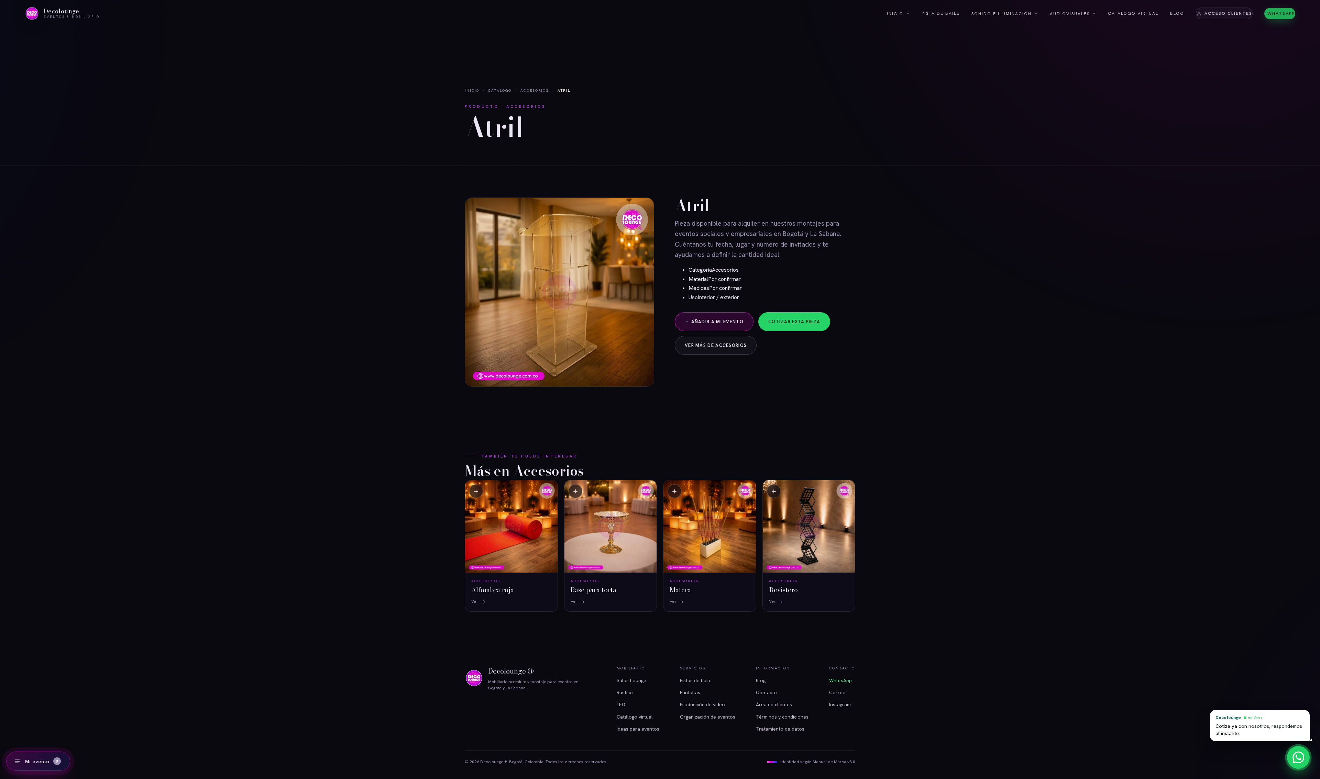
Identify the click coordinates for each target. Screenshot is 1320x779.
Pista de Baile (941, 13)
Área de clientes (774, 704)
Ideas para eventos (638, 729)
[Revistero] (809, 545)
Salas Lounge (631, 680)
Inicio (895, 13)
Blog (1177, 13)
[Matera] (709, 545)
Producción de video (702, 704)
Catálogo (500, 90)
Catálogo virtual (1133, 13)
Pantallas (690, 692)
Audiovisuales (1070, 13)
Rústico (625, 692)
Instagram (840, 704)
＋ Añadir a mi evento (714, 322)
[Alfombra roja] (511, 545)
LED (621, 704)
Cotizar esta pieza (794, 322)
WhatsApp (1281, 13)
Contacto (766, 692)
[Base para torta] (610, 545)
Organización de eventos (707, 717)
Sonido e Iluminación (1001, 13)
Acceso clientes (1228, 13)
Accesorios (534, 90)
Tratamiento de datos (780, 729)
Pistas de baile (696, 680)
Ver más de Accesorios (716, 345)
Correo (837, 692)
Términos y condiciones (782, 717)
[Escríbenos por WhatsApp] (1298, 757)
